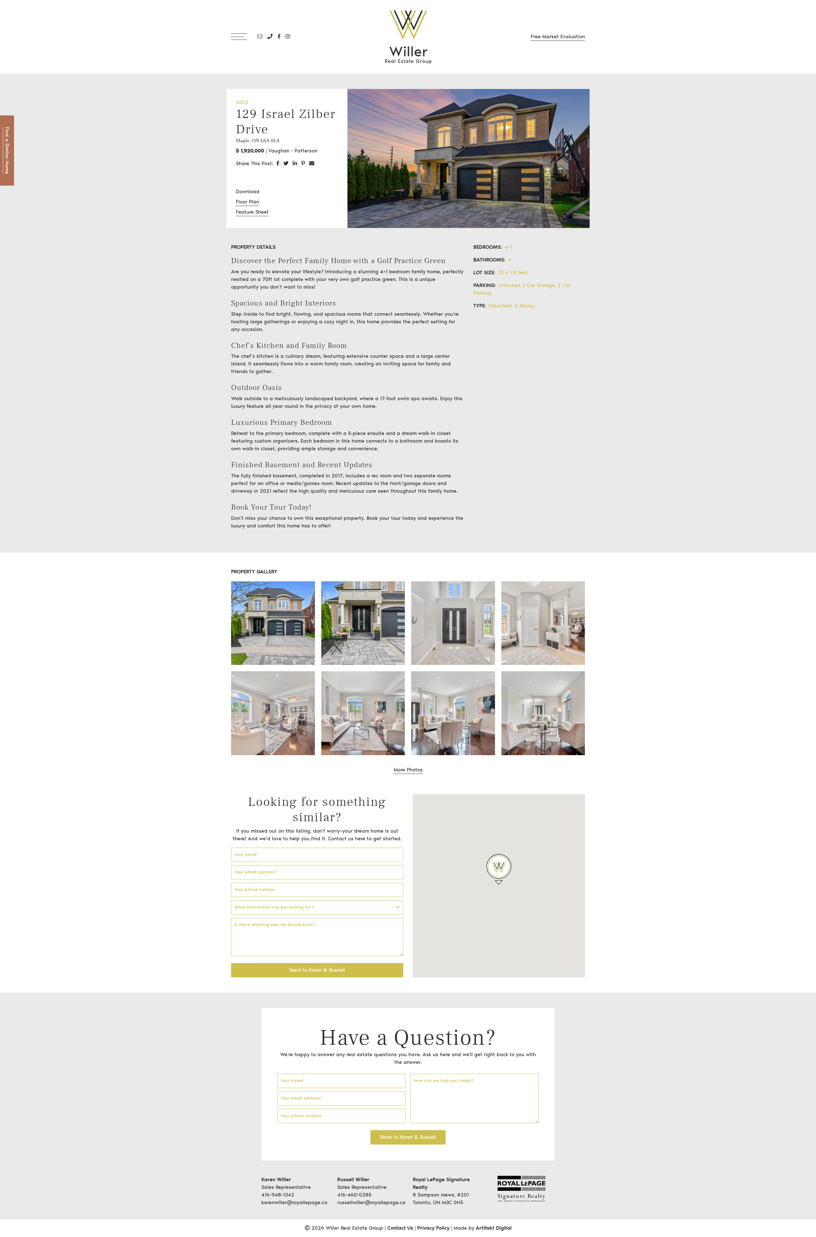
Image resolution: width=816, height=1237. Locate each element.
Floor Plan (247, 202)
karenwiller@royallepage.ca (294, 1202)
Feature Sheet (252, 212)
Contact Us (400, 1228)
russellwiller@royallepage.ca (371, 1202)
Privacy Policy (433, 1228)
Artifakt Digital (494, 1228)
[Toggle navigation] (243, 36)
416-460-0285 (354, 1195)
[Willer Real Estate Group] (408, 36)
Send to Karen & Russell (317, 970)
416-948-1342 (277, 1195)
